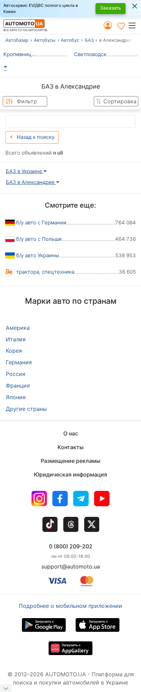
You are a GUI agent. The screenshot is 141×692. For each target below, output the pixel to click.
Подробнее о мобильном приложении (70, 605)
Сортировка (120, 101)
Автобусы (44, 40)
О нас (70, 433)
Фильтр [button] (27, 101)
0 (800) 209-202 (70, 546)
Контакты (70, 447)
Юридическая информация (70, 474)
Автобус (70, 40)
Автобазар (16, 40)
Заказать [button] (110, 8)
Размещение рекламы (70, 460)
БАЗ (89, 40)
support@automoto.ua (70, 566)
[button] (134, 25)
